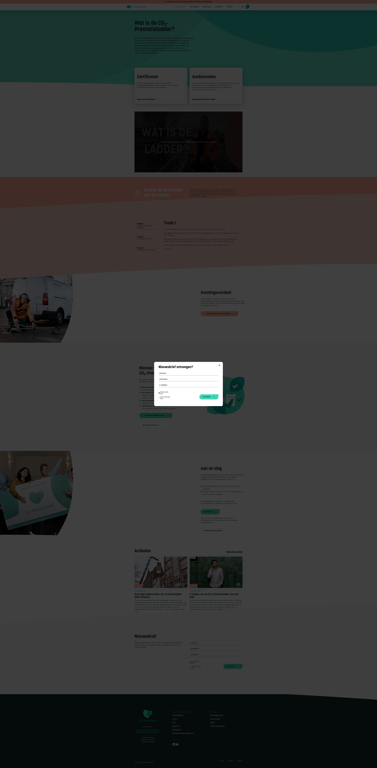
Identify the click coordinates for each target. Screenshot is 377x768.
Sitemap (239, 760)
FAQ (173, 723)
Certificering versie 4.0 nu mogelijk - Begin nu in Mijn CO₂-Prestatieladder (188, 2)
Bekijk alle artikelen (234, 552)
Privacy (221, 760)
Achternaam (194, 649)
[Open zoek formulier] (238, 7)
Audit (212, 723)
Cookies (230, 760)
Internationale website (183, 734)
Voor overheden (217, 726)
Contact (176, 726)
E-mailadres (194, 654)
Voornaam (194, 643)
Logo (174, 719)
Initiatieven (215, 719)
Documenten (177, 716)
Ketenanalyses (217, 716)
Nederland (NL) (195, 662)
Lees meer (168, 249)
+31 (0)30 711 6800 (148, 742)
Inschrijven (231, 666)
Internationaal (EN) (196, 667)
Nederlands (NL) (164, 393)
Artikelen (176, 730)
